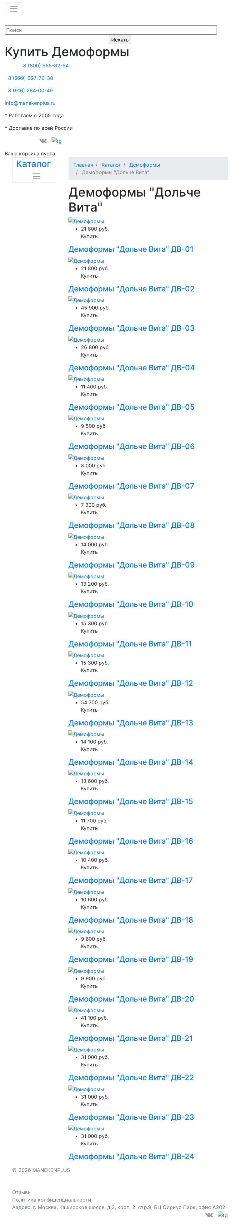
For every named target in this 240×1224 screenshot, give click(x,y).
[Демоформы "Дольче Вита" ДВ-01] (86, 221)
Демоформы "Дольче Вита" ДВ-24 (131, 1156)
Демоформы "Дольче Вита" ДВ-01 (130, 249)
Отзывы (22, 1192)
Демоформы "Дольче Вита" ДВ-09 (131, 564)
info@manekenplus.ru (30, 103)
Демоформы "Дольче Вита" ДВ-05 (131, 407)
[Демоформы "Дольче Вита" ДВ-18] (86, 891)
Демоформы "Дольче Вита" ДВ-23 (131, 1117)
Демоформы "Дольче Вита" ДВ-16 (130, 841)
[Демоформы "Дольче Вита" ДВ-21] (86, 1010)
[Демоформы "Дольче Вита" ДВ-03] (86, 300)
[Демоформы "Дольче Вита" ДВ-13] (86, 694)
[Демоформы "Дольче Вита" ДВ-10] (86, 576)
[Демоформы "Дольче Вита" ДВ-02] (86, 260)
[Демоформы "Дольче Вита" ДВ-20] (86, 970)
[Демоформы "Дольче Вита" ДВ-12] (86, 654)
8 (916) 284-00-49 (30, 90)
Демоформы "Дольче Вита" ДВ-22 (131, 1077)
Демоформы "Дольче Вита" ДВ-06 (131, 446)
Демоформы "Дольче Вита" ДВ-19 (130, 959)
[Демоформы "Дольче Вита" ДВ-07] (86, 457)
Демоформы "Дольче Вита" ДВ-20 (131, 998)
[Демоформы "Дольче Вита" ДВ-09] (86, 536)
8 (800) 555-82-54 (46, 65)
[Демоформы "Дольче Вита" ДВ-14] (86, 733)
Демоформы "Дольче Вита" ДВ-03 (131, 328)
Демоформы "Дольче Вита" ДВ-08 (131, 525)
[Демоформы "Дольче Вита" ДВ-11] (86, 615)
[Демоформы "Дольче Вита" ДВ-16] (86, 812)
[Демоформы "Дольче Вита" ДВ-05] (86, 378)
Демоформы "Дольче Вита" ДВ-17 (130, 880)
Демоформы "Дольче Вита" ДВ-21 (130, 1038)
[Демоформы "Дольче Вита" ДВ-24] (86, 1128)
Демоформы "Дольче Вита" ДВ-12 (130, 683)
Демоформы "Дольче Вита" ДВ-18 (130, 919)
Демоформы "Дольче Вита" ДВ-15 (130, 801)
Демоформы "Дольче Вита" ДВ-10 (130, 604)
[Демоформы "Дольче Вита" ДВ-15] (86, 773)
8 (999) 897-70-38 (30, 78)
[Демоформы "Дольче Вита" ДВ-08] (86, 497)
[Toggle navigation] (13, 8)
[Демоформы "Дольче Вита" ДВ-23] (86, 1088)
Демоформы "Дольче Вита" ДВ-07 (131, 485)
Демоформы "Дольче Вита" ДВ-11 (130, 643)
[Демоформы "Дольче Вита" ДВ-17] (86, 852)
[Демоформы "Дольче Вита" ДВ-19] (86, 931)
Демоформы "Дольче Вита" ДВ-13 (130, 722)
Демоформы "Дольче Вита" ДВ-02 (131, 288)
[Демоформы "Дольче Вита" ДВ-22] (86, 1049)
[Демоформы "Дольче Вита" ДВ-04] (86, 339)
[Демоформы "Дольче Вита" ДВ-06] (86, 418)
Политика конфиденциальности (51, 1200)
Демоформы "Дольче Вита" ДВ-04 (131, 367)
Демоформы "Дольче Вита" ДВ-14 (130, 762)
